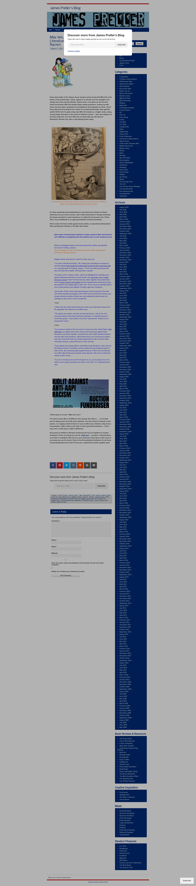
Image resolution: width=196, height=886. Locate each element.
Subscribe (122, 45)
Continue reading (74, 51)
